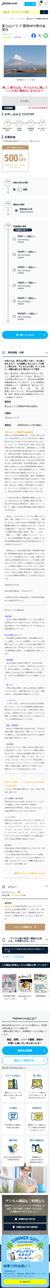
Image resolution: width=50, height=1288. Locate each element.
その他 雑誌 (20, 19)
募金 (13, 854)
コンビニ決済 (10, 817)
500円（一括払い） (27, 239)
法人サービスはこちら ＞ (14, 1067)
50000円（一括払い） (28, 316)
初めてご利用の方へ (25, 1060)
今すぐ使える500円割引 (36, 108)
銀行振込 (8, 845)
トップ (4, 19)
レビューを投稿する (23, 927)
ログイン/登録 (30, 4)
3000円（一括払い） (27, 285)
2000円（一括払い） (27, 270)
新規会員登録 (25, 1050)
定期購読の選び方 (21, 230)
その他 (11, 19)
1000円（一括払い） (27, 255)
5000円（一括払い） (27, 301)
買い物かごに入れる (25, 335)
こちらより (9, 789)
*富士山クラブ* (7, 34)
